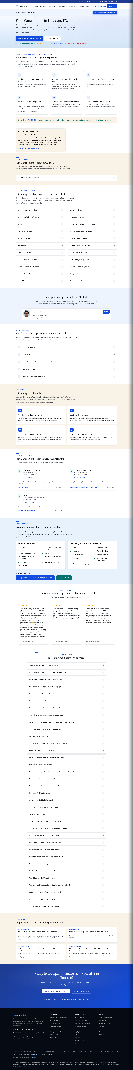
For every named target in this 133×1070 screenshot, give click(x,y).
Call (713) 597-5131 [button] (82, 991)
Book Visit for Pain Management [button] (103, 12)
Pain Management (55, 1026)
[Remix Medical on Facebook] (19, 1037)
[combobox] (35, 577)
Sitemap (90, 1051)
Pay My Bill (78, 1032)
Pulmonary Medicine (56, 1029)
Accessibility (82, 1051)
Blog (87, 6)
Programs (52, 6)
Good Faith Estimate (81, 1040)
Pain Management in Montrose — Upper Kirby (83, 487)
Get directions (59, 487)
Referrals (77, 1034)
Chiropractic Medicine (57, 1032)
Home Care (53, 1037)
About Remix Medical (105, 1017)
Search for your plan (23, 573)
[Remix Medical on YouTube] (23, 1037)
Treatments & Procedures (82, 1023)
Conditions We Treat (81, 1020)
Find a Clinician (79, 1017)
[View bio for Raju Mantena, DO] (26, 314)
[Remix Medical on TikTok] (32, 1037)
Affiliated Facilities (104, 1023)
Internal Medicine (55, 1020)
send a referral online (81, 999)
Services (43, 6)
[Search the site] (73, 1)
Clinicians (62, 6)
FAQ (100, 1034)
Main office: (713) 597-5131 (24, 1029)
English (113, 1)
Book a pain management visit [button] (28, 38)
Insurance (78, 1037)
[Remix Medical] (22, 6)
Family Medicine (55, 1023)
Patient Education (104, 1032)
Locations (72, 6)
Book (106, 311)
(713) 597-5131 (53, 38)
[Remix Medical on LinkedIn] (28, 1037)
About (36, 6)
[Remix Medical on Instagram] (14, 1037)
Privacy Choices (72, 1051)
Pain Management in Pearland (27, 510)
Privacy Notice (50, 1051)
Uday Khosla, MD (35, 1054)
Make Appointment (80, 1026)
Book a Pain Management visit (28, 148)
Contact (101, 1026)
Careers (101, 1029)
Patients (81, 6)
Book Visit (112, 6)
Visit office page (23, 487)
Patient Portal (79, 1029)
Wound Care (54, 1034)
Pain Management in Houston (26, 13)
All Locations (103, 1020)
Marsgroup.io (34, 1057)
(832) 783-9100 (29, 502)
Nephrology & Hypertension (58, 1017)
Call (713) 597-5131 (30, 120)
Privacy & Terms (60, 1051)
